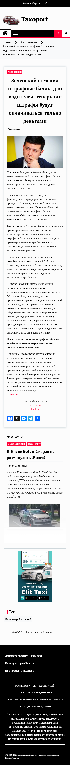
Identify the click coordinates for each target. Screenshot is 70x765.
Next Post (13, 437)
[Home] (5, 33)
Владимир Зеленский (18, 619)
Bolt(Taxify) (34, 443)
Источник (12, 394)
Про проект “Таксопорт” (20, 670)
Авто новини (15, 71)
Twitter (35, 409)
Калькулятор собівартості (21, 663)
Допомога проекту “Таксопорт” (24, 655)
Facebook (35, 405)
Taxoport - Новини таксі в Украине (32, 632)
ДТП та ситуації (16, 443)
